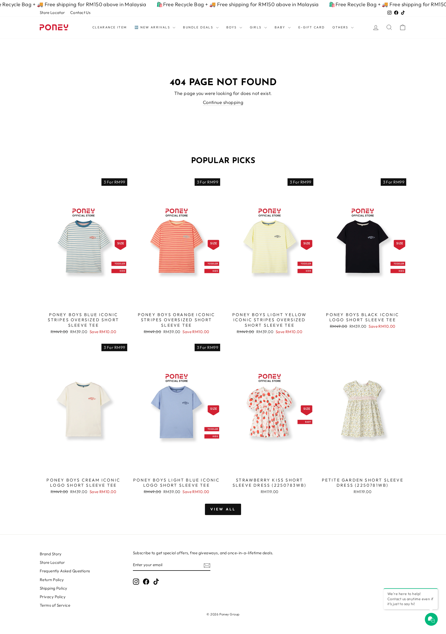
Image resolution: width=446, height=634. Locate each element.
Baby (281, 27)
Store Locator (52, 12)
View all (223, 509)
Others (341, 27)
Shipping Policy (53, 588)
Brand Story (51, 553)
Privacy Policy (53, 596)
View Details (83, 303)
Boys (232, 27)
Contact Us (80, 12)
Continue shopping (223, 102)
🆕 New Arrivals (152, 27)
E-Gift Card (311, 27)
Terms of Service (55, 605)
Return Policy (52, 579)
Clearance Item (109, 27)
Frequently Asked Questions (65, 570)
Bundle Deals (198, 27)
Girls (256, 27)
